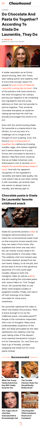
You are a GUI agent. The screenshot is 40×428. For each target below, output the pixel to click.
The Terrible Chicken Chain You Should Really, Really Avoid (29, 384)
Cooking (5, 10)
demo (32, 276)
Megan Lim (8, 39)
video (32, 232)
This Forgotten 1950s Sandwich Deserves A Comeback (28, 414)
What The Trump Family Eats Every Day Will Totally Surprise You (9, 384)
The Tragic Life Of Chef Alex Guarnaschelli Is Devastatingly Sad (10, 414)
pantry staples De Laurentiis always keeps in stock (20, 166)
